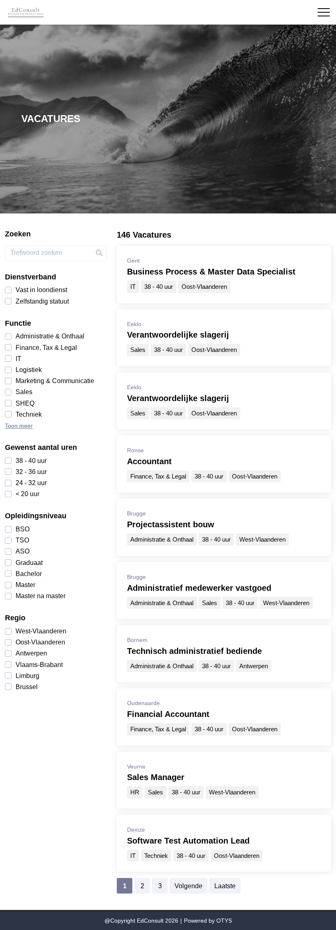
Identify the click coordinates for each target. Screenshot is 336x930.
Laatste (225, 885)
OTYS (224, 920)
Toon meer (19, 425)
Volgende (188, 885)
